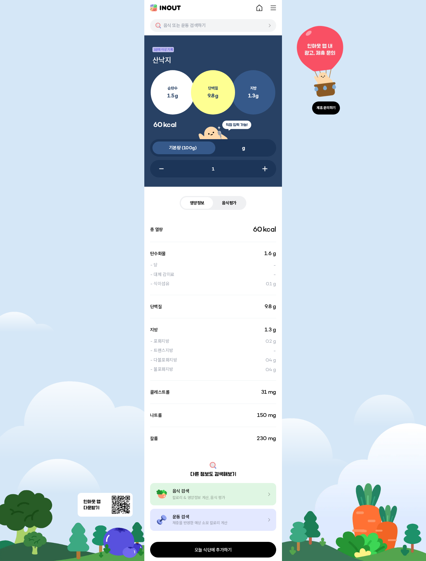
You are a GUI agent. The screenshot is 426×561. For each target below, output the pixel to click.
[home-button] (259, 7)
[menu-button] (273, 7)
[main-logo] (165, 7)
